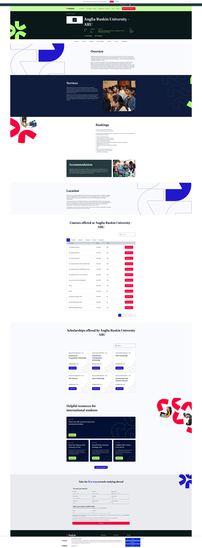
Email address (75, 496)
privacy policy (126, 515)
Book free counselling (128, 8)
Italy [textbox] (73, 512)
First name (75, 491)
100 (130, 315)
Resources (107, 8)
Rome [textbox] (93, 512)
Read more (72, 435)
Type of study (114, 496)
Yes (111, 1)
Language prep (101, 8)
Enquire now (129, 247)
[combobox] (113, 493)
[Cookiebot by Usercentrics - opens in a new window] (64, 546)
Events (113, 8)
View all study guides (100, 467)
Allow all (132, 539)
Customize (132, 542)
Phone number (114, 491)
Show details (73, 545)
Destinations (81, 8)
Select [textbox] (93, 497)
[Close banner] (142, 538)
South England (89, 35)
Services (94, 8)
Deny (133, 545)
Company (117, 8)
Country (74, 510)
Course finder (89, 8)
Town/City (94, 510)
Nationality (94, 496)
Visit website (99, 35)
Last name (94, 491)
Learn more (72, 368)
